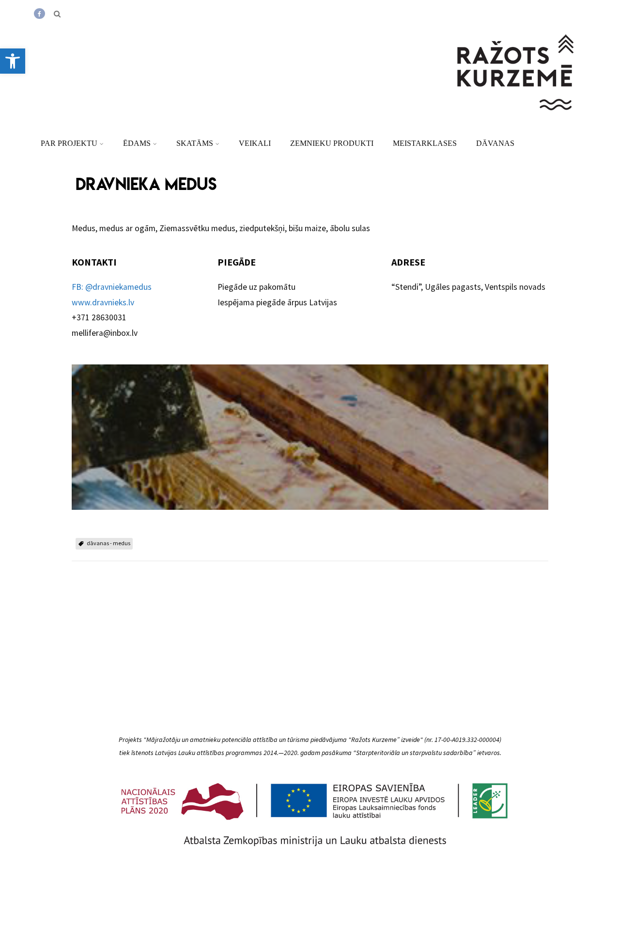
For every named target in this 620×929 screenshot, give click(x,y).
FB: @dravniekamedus (112, 287)
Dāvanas (495, 143)
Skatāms (194, 143)
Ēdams (137, 143)
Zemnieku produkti (331, 143)
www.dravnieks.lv (103, 302)
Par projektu (69, 143)
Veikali (255, 143)
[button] (12, 61)
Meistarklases (425, 143)
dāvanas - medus (108, 543)
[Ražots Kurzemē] (516, 122)
